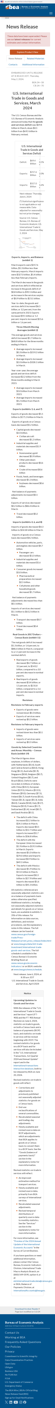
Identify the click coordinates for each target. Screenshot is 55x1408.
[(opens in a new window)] (6, 1402)
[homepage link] (27, 7)
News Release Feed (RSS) (16, 1394)
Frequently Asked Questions (23, 1342)
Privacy (9, 1351)
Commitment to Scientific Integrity (21, 1356)
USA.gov (9, 1367)
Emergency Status (13, 1386)
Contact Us (12, 1332)
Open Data (10, 1363)
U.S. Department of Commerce (19, 1382)
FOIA (7, 1378)
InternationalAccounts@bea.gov (29, 1290)
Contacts (13, 64)
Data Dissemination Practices (19, 1360)
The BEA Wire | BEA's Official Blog (21, 1390)
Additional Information (33, 64)
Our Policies (13, 1346)
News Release (15, 58)
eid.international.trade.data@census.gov (33, 1281)
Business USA (11, 1371)
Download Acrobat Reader (26, 1309)
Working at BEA (15, 1337)
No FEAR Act (11, 1374)
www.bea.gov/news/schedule (28, 969)
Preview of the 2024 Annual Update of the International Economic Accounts (27, 1244)
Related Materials (35, 58)
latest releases (22, 39)
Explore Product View (27, 52)
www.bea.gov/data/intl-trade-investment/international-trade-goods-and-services (27, 947)
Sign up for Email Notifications (19, 1397)
